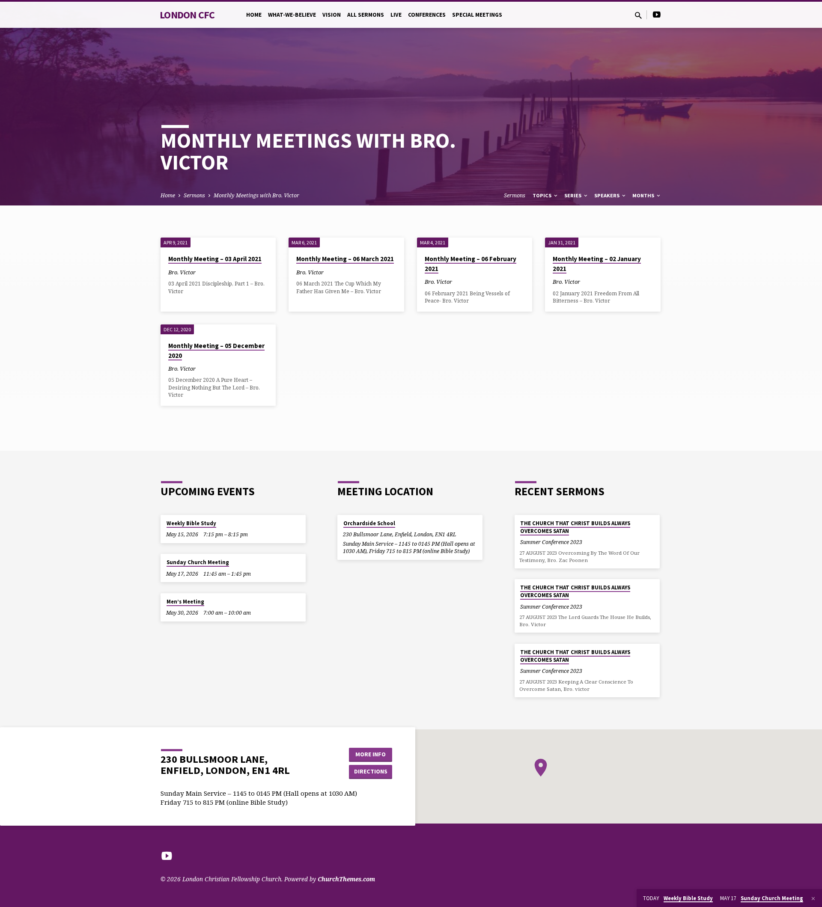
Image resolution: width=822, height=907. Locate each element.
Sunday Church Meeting (198, 562)
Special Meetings (477, 14)
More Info (370, 754)
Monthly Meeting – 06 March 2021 (345, 259)
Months (643, 195)
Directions (370, 771)
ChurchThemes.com (346, 879)
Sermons (194, 195)
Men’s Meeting (185, 601)
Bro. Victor (182, 272)
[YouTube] (656, 14)
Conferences (427, 14)
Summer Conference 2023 (551, 542)
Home (254, 14)
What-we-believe (292, 14)
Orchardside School (369, 523)
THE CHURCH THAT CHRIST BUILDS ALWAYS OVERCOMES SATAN (575, 527)
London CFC (187, 14)
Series (573, 195)
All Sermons (365, 14)
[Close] (813, 898)
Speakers (607, 195)
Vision (331, 14)
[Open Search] (638, 15)
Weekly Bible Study (191, 523)
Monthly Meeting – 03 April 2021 (215, 259)
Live (396, 14)
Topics (543, 195)
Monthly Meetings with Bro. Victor (256, 195)
